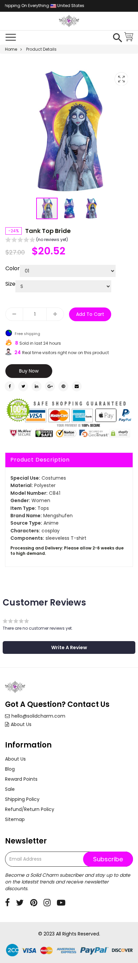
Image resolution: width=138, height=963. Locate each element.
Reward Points (21, 779)
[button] (69, 208)
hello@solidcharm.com (38, 716)
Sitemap (15, 819)
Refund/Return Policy (29, 809)
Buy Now (29, 371)
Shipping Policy (22, 799)
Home (11, 49)
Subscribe (108, 859)
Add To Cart (90, 314)
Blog (10, 769)
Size (10, 284)
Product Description (40, 460)
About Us (21, 724)
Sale (10, 789)
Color (12, 268)
